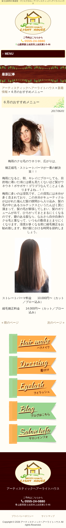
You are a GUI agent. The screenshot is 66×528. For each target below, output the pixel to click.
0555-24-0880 (35, 41)
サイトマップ (48, 516)
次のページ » (55, 322)
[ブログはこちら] (33, 411)
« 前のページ (10, 322)
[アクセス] (33, 434)
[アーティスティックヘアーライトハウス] (33, 33)
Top (63, 525)
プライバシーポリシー (23, 516)
